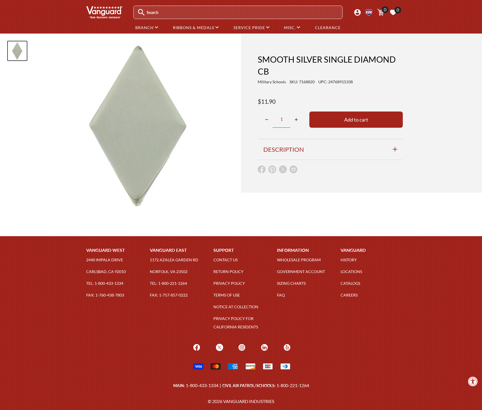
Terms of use (226, 295)
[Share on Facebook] (262, 170)
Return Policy (228, 271)
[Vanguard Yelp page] (286, 347)
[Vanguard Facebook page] (196, 347)
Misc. (290, 27)
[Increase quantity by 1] (296, 120)
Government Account (301, 271)
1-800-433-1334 (202, 385)
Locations (351, 271)
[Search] (141, 12)
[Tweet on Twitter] (283, 170)
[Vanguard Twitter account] (219, 347)
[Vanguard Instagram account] (241, 347)
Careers (349, 295)
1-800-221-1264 (292, 385)
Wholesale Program (299, 259)
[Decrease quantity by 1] (267, 120)
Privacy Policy (229, 283)
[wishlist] (393, 12)
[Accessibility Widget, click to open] (473, 381)
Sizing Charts (291, 283)
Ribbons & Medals (194, 27)
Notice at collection (235, 306)
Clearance (328, 27)
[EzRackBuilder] (369, 12)
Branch (145, 27)
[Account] (357, 12)
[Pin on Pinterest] (272, 170)
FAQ (281, 295)
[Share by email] (293, 169)
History (349, 259)
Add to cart (356, 120)
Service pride (249, 27)
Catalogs (350, 283)
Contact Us (225, 259)
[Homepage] (104, 16)
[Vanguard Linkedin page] (264, 347)
